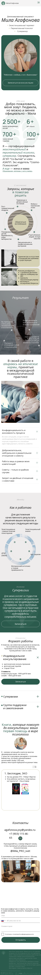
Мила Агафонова (12, 3)
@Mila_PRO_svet (20, 851)
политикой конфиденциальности (23, 934)
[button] (17, 171)
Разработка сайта (6, 973)
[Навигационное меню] (38, 2)
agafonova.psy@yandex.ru (19, 830)
